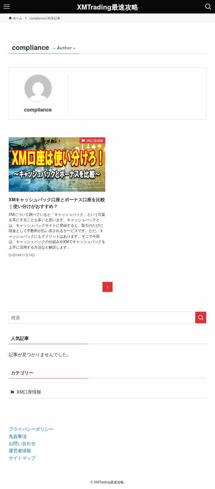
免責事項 (18, 436)
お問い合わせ (22, 443)
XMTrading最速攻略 (107, 6)
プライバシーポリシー (31, 429)
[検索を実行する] (200, 317)
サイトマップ (22, 458)
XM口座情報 (29, 391)
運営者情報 (20, 450)
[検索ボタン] (208, 6)
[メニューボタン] (6, 6)
